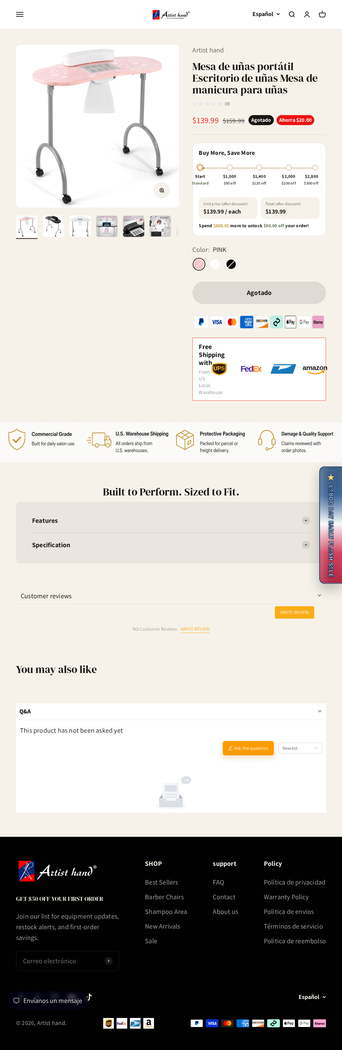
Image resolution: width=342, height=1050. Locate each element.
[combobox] (300, 748)
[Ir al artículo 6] (160, 227)
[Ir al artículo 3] (80, 227)
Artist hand (208, 50)
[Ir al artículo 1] (26, 227)
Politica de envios (289, 911)
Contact (224, 897)
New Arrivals (162, 926)
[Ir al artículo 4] (107, 227)
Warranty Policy (286, 897)
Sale (151, 941)
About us (225, 911)
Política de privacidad (294, 882)
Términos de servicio (293, 926)
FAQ (218, 882)
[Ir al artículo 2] (53, 227)
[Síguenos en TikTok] (88, 997)
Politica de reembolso (295, 941)
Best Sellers (161, 882)
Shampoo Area (166, 911)
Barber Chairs (164, 897)
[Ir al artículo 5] (133, 227)
